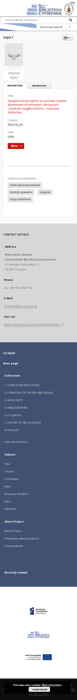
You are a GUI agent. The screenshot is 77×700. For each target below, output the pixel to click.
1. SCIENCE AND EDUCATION (22, 385)
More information (52, 685)
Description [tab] (14, 85)
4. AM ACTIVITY (13, 400)
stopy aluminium (20, 199)
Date (7, 486)
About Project (13, 531)
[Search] (71, 19)
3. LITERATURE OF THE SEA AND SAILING (28, 393)
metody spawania (21, 192)
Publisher (10, 509)
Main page (10, 363)
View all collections (16, 442)
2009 (11, 137)
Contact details (13, 546)
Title (7, 464)
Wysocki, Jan (15, 124)
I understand (39, 689)
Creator (9, 471)
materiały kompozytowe (25, 185)
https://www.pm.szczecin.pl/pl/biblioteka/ (31, 324)
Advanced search (51, 27)
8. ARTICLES (11, 430)
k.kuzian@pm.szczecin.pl (20, 306)
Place (7, 501)
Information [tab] (39, 86)
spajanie (45, 192)
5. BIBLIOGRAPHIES (16, 408)
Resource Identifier (16, 494)
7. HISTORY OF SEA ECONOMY (22, 422)
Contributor (11, 479)
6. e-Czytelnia (12, 415)
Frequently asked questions (21, 538)
